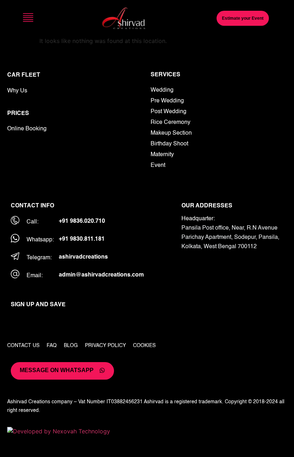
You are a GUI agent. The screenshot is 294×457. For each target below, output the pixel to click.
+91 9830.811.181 (82, 239)
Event (158, 165)
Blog (71, 345)
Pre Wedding (167, 101)
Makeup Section (171, 133)
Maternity (162, 155)
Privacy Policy (105, 345)
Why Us (17, 91)
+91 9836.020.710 (82, 221)
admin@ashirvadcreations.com (101, 275)
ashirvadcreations (83, 257)
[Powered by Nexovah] (147, 431)
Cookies (144, 345)
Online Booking (27, 129)
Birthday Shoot (169, 144)
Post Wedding (168, 112)
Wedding (162, 90)
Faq (52, 345)
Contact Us (23, 345)
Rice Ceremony (170, 122)
